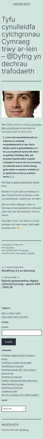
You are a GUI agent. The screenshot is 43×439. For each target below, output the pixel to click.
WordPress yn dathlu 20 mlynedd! (16, 363)
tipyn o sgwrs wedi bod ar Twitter (22, 182)
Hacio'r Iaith (21, 4)
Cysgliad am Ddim (9, 391)
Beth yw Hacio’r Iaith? (11, 313)
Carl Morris (9, 247)
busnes (23, 253)
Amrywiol (24, 250)
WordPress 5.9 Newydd (12, 388)
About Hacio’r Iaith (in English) (15, 317)
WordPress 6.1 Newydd (12, 377)
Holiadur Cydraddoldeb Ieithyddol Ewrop (19, 381)
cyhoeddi (30, 253)
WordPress (24, 430)
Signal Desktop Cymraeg (12, 384)
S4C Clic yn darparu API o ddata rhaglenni (20, 395)
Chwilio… (6, 327)
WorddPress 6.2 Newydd (12, 366)
